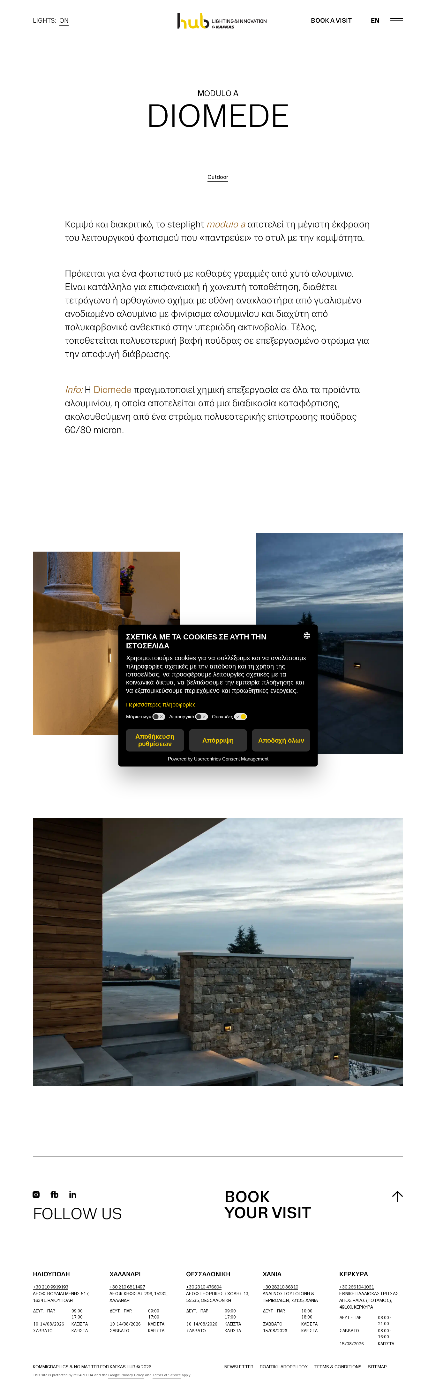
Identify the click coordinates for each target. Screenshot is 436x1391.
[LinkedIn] (73, 1194)
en (375, 21)
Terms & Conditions (338, 1367)
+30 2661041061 (356, 1287)
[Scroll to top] (397, 1196)
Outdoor (217, 177)
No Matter (86, 1367)
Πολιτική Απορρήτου (284, 1367)
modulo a (218, 94)
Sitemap (377, 1367)
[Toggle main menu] (397, 20)
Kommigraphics (51, 1367)
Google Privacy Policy (126, 1375)
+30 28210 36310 (280, 1287)
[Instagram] (36, 1195)
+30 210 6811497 (127, 1287)
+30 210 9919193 (50, 1287)
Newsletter (238, 1367)
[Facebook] (54, 1194)
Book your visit (267, 1206)
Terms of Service (167, 1375)
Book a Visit (331, 21)
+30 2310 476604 (204, 1287)
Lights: (51, 22)
